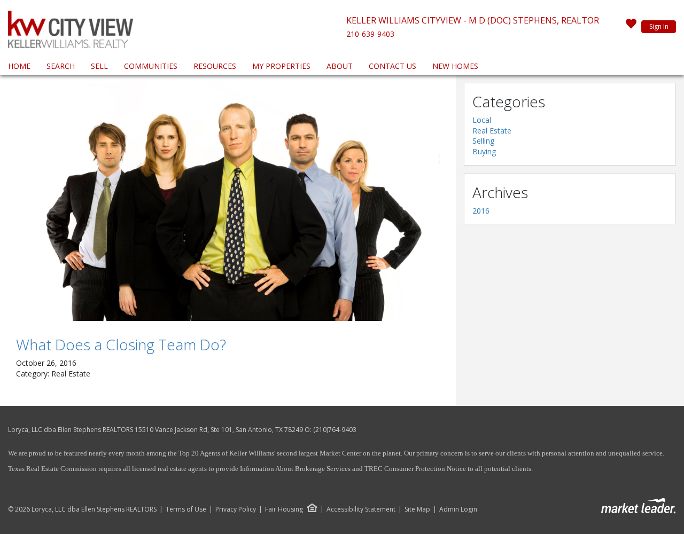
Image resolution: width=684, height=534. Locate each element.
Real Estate (491, 130)
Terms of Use (186, 509)
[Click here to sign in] (631, 27)
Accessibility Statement (361, 509)
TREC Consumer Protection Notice (415, 469)
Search (60, 66)
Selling (483, 141)
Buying (484, 151)
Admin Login (458, 509)
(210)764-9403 (334, 429)
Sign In (659, 26)
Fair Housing (284, 509)
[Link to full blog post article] (228, 202)
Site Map (417, 509)
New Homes (455, 66)
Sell (99, 66)
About (340, 66)
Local (481, 120)
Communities (150, 66)
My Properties (281, 66)
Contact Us (392, 66)
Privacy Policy (235, 509)
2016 (480, 211)
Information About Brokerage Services (294, 469)
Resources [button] (214, 66)
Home (19, 66)
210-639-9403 (370, 34)
